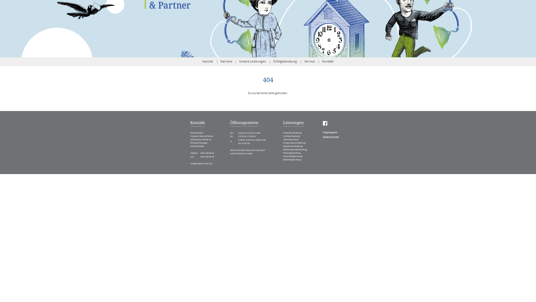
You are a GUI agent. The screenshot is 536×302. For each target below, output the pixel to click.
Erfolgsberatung (285, 61)
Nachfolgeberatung (292, 159)
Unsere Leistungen (252, 61)
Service (309, 61)
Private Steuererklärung (294, 142)
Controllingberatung (292, 156)
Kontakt (327, 61)
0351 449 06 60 (207, 153)
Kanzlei (208, 61)
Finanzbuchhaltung (292, 132)
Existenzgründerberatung (295, 149)
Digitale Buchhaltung (293, 146)
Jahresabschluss (291, 139)
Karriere (226, 61)
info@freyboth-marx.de (201, 163)
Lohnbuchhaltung (291, 136)
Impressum (330, 132)
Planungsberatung (292, 152)
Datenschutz (331, 137)
